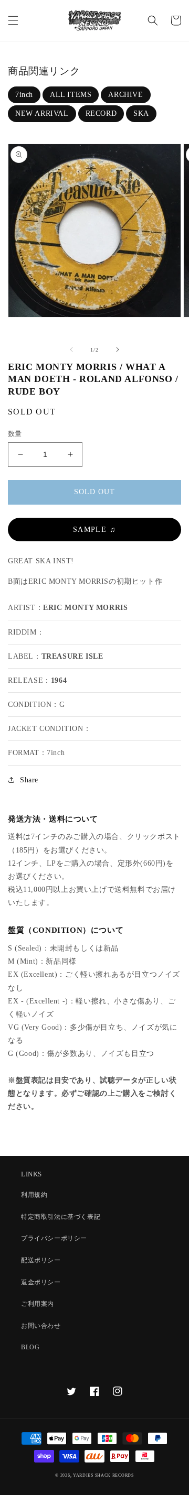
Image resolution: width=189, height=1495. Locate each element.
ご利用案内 (37, 1303)
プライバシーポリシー (54, 1238)
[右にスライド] (117, 349)
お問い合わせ (41, 1325)
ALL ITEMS (70, 95)
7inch (24, 95)
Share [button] (29, 780)
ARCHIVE (125, 95)
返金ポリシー (41, 1282)
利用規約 (34, 1194)
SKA (141, 113)
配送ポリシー (41, 1260)
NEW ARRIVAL (42, 113)
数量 (15, 434)
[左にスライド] (71, 349)
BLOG (30, 1347)
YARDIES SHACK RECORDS (103, 1475)
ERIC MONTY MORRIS (85, 608)
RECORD (101, 113)
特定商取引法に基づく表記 (60, 1216)
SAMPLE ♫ (94, 529)
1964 (59, 680)
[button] (13, 20)
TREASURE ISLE (72, 656)
